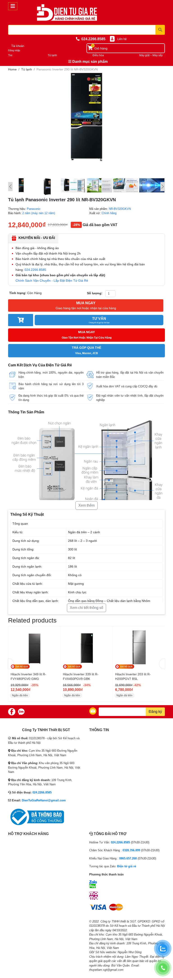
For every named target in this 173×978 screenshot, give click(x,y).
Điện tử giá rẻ (126, 866)
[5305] (20, 320)
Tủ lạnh (52, 55)
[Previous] (10, 186)
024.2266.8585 (93, 39)
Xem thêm (86, 505)
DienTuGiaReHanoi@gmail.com (44, 800)
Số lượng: (94, 293)
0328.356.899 (131, 850)
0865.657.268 (128, 858)
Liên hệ (122, 39)
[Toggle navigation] (12, 6)
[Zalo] (21, 711)
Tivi (10, 55)
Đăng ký (155, 712)
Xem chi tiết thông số (86, 608)
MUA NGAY (86, 305)
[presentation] (11, 664)
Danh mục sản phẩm (89, 61)
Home (12, 69)
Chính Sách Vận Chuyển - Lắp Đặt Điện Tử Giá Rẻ (52, 280)
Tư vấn (99, 320)
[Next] (162, 186)
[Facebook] (11, 711)
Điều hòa (98, 55)
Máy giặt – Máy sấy (151, 55)
